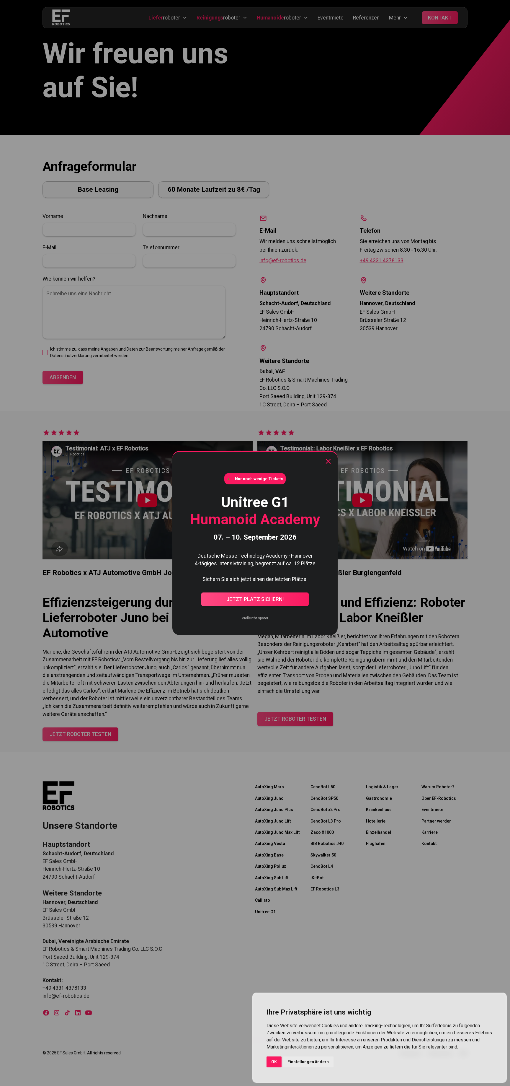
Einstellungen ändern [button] (308, 1061)
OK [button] (274, 1061)
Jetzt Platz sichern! (255, 599)
